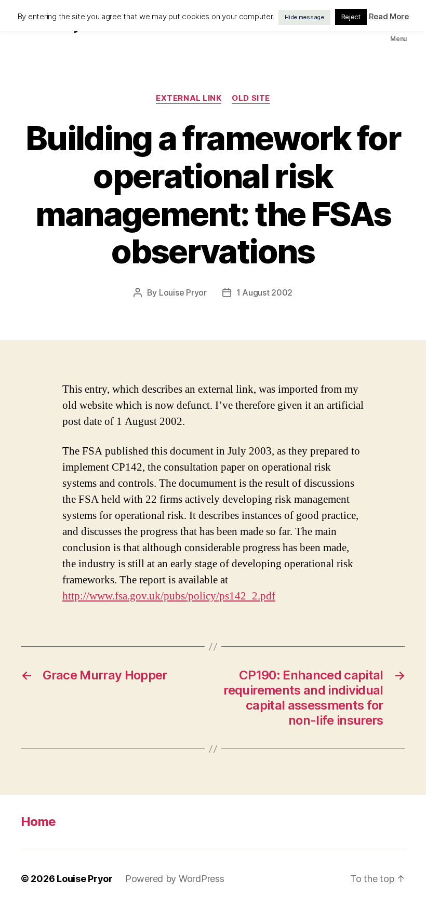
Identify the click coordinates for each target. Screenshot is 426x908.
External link (188, 98)
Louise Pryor (183, 292)
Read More (389, 16)
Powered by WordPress (174, 878)
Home (38, 821)
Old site (251, 98)
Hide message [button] (304, 17)
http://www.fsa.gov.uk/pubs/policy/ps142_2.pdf (168, 596)
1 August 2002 (264, 292)
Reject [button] (351, 16)
